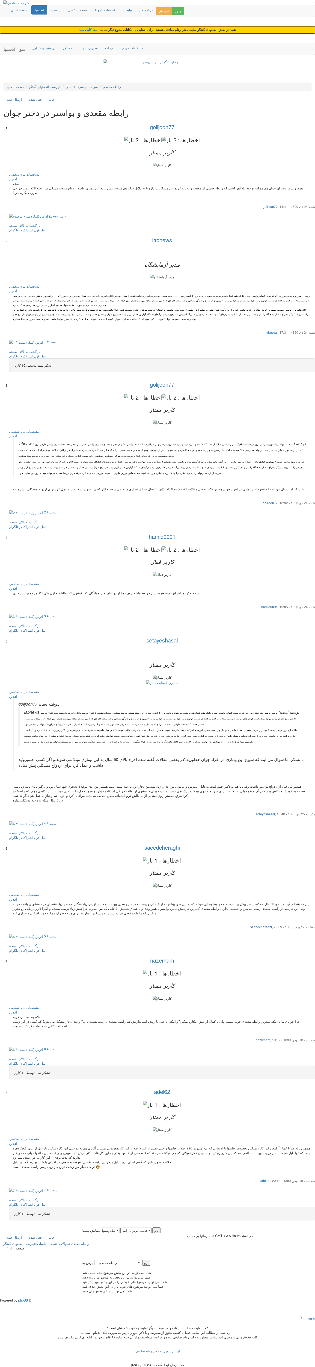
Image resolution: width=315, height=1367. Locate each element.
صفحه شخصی (78, 10)
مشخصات (33, 174)
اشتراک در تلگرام (21, 230)
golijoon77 (162, 127)
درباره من (146, 10)
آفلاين (13, 179)
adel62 (162, 1091)
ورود (178, 11)
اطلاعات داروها (105, 10)
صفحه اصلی (19, 10)
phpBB (23, 1300)
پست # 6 (49, 1049)
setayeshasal (162, 640)
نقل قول (40, 230)
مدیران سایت (89, 47)
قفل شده (35, 99)
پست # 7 (49, 1189)
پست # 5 (49, 936)
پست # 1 (49, 341)
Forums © (307, 1318)
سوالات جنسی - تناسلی (82, 86)
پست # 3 (49, 616)
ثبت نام (164, 11)
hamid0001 (162, 536)
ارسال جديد (14, 99)
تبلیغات (127, 10)
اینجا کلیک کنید (89, 30)
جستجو (56, 10)
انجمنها (39, 10)
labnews (162, 240)
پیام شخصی (17, 174)
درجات (109, 47)
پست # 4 (49, 823)
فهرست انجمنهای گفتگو (45, 86)
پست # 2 (49, 512)
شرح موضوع (57, 215)
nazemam (162, 960)
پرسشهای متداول (43, 47)
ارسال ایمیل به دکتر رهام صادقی (157, 1351)
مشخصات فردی (132, 47)
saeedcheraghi (162, 847)
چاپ (52, 99)
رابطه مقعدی (112, 86)
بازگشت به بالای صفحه (24, 225)
